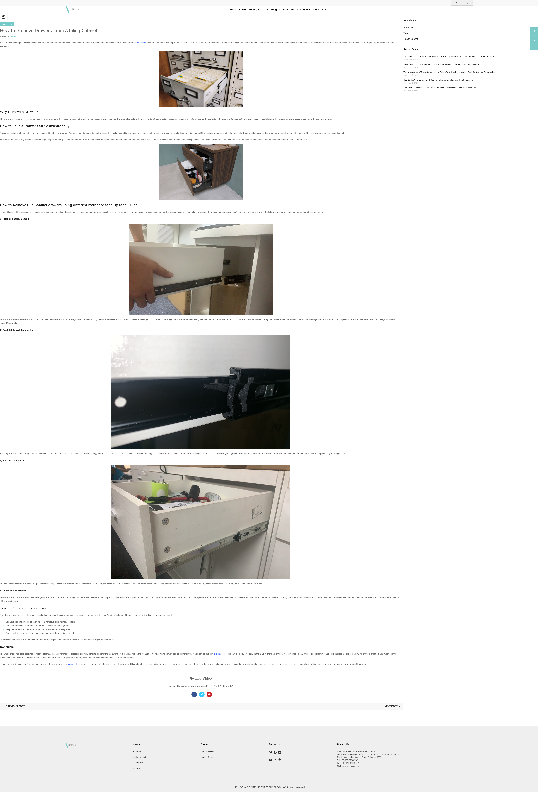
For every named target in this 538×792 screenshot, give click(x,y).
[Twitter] (270, 752)
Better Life (409, 27)
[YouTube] (270, 760)
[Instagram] (275, 760)
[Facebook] (275, 752)
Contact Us (320, 9)
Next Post (391, 706)
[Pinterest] (279, 760)
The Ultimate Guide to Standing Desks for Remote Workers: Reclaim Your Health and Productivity (449, 56)
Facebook (194, 694)
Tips (406, 33)
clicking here (219, 654)
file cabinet (141, 42)
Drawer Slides (6, 24)
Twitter (202, 694)
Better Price (138, 769)
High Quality (138, 763)
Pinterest (209, 694)
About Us (288, 9)
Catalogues (304, 9)
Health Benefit (411, 39)
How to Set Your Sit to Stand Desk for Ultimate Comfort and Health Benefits (438, 80)
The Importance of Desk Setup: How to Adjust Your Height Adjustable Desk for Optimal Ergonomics (449, 72)
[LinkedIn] (279, 752)
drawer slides (74, 664)
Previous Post (15, 706)
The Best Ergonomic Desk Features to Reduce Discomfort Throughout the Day (440, 88)
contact (534, 38)
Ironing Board (257, 9)
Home (242, 9)
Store (232, 9)
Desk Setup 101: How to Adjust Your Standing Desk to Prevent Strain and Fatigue (441, 64)
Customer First (139, 757)
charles (13, 36)
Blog (274, 9)
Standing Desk (207, 751)
